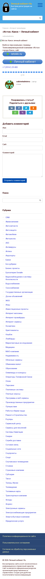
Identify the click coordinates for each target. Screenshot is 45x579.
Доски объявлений (14, 296)
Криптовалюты (12, 330)
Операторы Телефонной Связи (19, 377)
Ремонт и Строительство (16, 415)
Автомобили (11, 234)
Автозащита (11, 230)
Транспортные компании (16, 495)
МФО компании (12, 351)
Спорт (8, 457)
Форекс (9, 504)
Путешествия (11, 406)
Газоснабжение (12, 288)
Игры (8, 305)
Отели (8, 381)
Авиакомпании (12, 222)
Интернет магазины (14, 313)
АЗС (7, 243)
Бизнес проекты (13, 268)
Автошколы (11, 239)
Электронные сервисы (15, 508)
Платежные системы (14, 389)
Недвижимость (12, 356)
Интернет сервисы (14, 322)
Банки (8, 260)
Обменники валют (13, 364)
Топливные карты (13, 491)
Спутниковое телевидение (17, 462)
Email (4, 136)
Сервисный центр (13, 423)
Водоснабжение (13, 284)
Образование (11, 368)
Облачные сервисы (14, 360)
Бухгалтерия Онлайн (14, 272)
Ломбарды (10, 339)
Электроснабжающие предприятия (21, 512)
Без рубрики (11, 264)
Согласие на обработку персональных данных (19, 550)
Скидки (9, 436)
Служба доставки (13, 440)
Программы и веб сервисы (17, 398)
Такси (8, 479)
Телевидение (11, 487)
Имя (4, 128)
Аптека (9, 251)
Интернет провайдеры (15, 317)
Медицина (10, 347)
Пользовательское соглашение (16, 543)
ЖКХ (8, 300)
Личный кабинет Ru (21, 3)
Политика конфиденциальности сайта (19, 536)
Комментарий (8, 152)
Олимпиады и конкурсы (16, 373)
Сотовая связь (12, 445)
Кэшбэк (9, 334)
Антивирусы (11, 247)
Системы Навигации (14, 432)
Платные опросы (13, 394)
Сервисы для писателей (16, 428)
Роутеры (9, 419)
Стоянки (9, 466)
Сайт (4, 144)
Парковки (10, 385)
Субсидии (10, 474)
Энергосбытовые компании (18, 517)
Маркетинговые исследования (19, 343)
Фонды (9, 500)
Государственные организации (19, 292)
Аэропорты (10, 255)
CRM (8, 217)
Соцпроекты (11, 453)
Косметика (10, 326)
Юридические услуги (15, 521)
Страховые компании (15, 470)
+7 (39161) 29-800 (10, 67)
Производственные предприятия (20, 402)
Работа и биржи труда (15, 411)
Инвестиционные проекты (17, 309)
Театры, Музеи (12, 483)
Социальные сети (13, 449)
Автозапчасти (12, 226)
